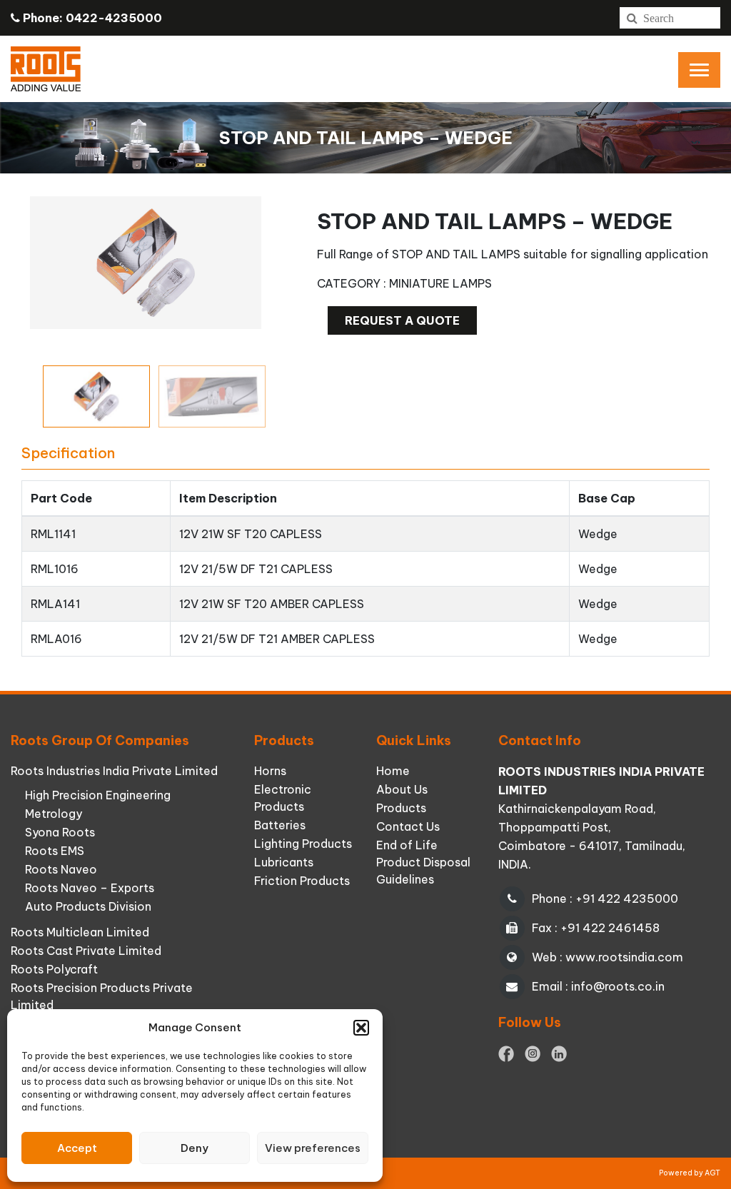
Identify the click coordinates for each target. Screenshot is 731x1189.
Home (393, 771)
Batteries (280, 825)
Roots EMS (54, 851)
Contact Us (408, 826)
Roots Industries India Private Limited (114, 771)
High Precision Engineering (98, 795)
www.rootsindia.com (624, 957)
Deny (194, 1148)
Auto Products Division (88, 906)
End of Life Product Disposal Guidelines (423, 862)
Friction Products (302, 881)
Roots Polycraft (54, 969)
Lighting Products (303, 843)
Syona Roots (60, 832)
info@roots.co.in (618, 986)
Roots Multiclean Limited (80, 932)
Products (401, 808)
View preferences (313, 1148)
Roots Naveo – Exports (89, 888)
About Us (402, 789)
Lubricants (283, 862)
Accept (77, 1148)
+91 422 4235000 (626, 898)
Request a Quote (402, 320)
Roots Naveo (61, 869)
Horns (270, 771)
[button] (361, 1028)
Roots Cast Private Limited (86, 950)
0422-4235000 (114, 18)
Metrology (53, 813)
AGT (712, 1173)
